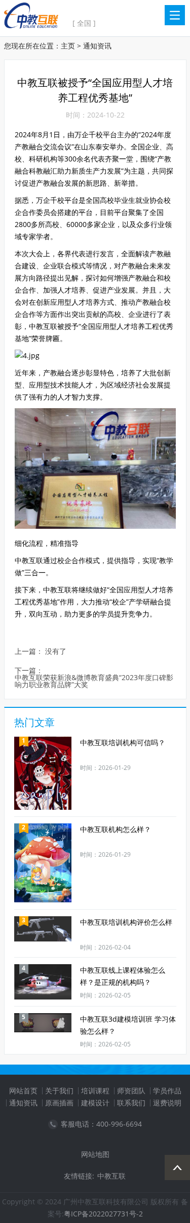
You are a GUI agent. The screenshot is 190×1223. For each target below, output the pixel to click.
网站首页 (23, 1090)
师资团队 (131, 1090)
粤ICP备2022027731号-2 (103, 1213)
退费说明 (167, 1102)
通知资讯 (97, 45)
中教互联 (111, 1176)
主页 (68, 45)
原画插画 (59, 1102)
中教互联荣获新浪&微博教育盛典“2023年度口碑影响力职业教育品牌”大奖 (94, 681)
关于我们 (59, 1090)
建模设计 (95, 1102)
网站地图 (95, 1154)
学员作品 (167, 1090)
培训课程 (95, 1090)
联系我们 (131, 1102)
